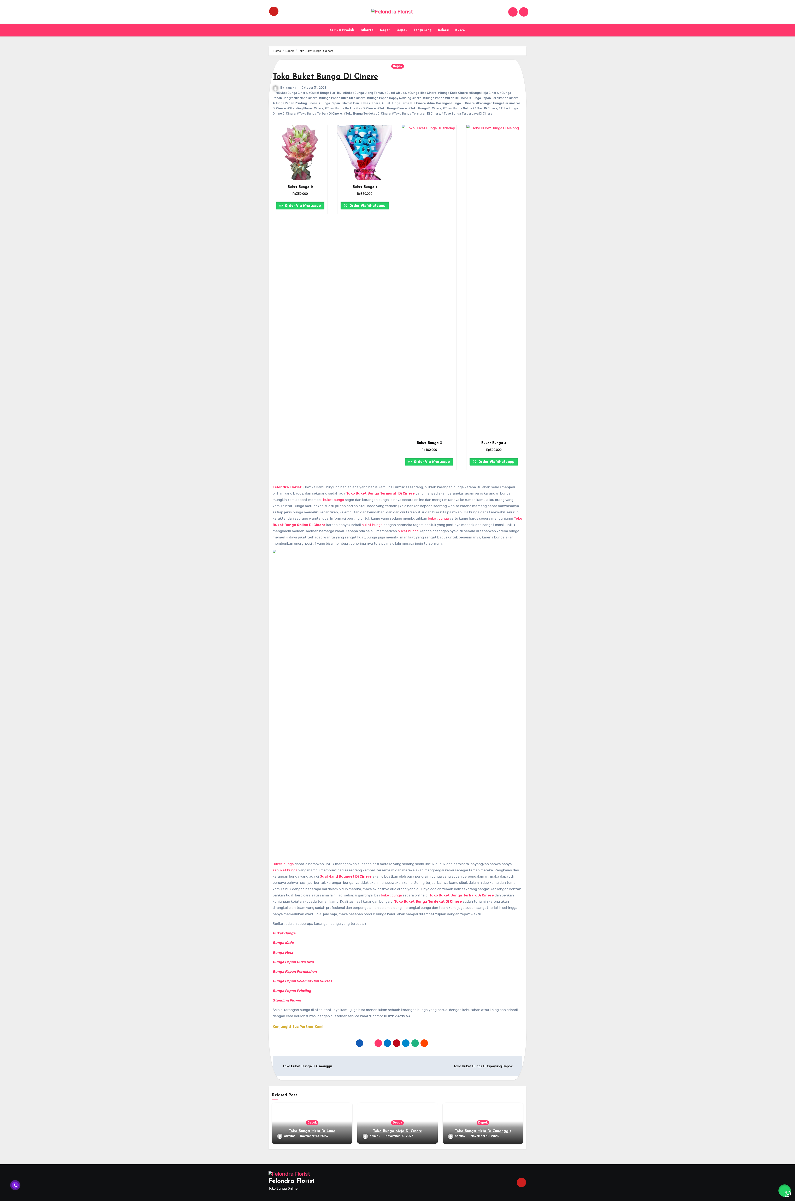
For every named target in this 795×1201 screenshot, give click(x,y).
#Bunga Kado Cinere (453, 93)
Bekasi (443, 30)
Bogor (385, 30)
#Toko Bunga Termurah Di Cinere (416, 113)
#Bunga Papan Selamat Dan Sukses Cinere (349, 103)
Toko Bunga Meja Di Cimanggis (483, 1131)
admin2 (290, 88)
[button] (784, 1190)
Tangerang (423, 30)
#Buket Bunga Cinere (291, 93)
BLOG (460, 30)
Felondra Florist (291, 1181)
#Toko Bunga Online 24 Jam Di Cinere (470, 108)
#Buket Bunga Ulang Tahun (363, 93)
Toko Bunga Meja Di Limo (312, 1131)
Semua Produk (342, 30)
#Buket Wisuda (395, 93)
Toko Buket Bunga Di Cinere (325, 77)
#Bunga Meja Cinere (483, 93)
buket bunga (333, 500)
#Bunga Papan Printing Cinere (295, 103)
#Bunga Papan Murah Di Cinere (445, 98)
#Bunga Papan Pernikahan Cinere (493, 98)
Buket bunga (283, 864)
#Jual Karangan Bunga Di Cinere (451, 103)
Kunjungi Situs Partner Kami (298, 1026)
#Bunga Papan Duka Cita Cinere (342, 98)
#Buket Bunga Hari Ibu (325, 93)
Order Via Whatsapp (302, 205)
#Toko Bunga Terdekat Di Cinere (366, 113)
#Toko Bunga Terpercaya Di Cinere (467, 113)
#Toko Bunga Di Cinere (424, 108)
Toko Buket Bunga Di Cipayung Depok (483, 1066)
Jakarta (367, 30)
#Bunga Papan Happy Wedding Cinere (394, 98)
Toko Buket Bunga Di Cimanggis (307, 1066)
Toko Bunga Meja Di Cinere (397, 1131)
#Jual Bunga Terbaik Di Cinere (404, 103)
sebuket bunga (285, 870)
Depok (402, 30)
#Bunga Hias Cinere (422, 93)
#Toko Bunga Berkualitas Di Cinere (350, 108)
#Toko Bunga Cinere (392, 108)
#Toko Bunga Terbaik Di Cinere (319, 113)
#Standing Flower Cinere (305, 108)
